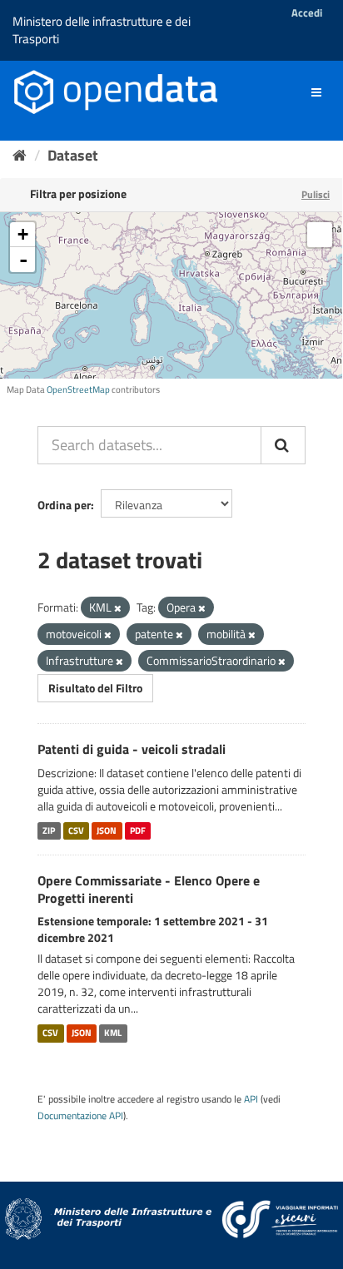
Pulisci (315, 194)
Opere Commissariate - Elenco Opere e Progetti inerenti (148, 889)
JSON (107, 830)
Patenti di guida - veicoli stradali (131, 749)
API (251, 1099)
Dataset (72, 155)
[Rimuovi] (118, 608)
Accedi (306, 12)
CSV (76, 830)
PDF (138, 830)
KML (113, 1032)
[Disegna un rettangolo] (319, 234)
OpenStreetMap (78, 389)
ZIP (48, 830)
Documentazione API (80, 1115)
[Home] (19, 155)
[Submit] (283, 445)
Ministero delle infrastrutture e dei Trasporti (101, 30)
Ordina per (64, 504)
